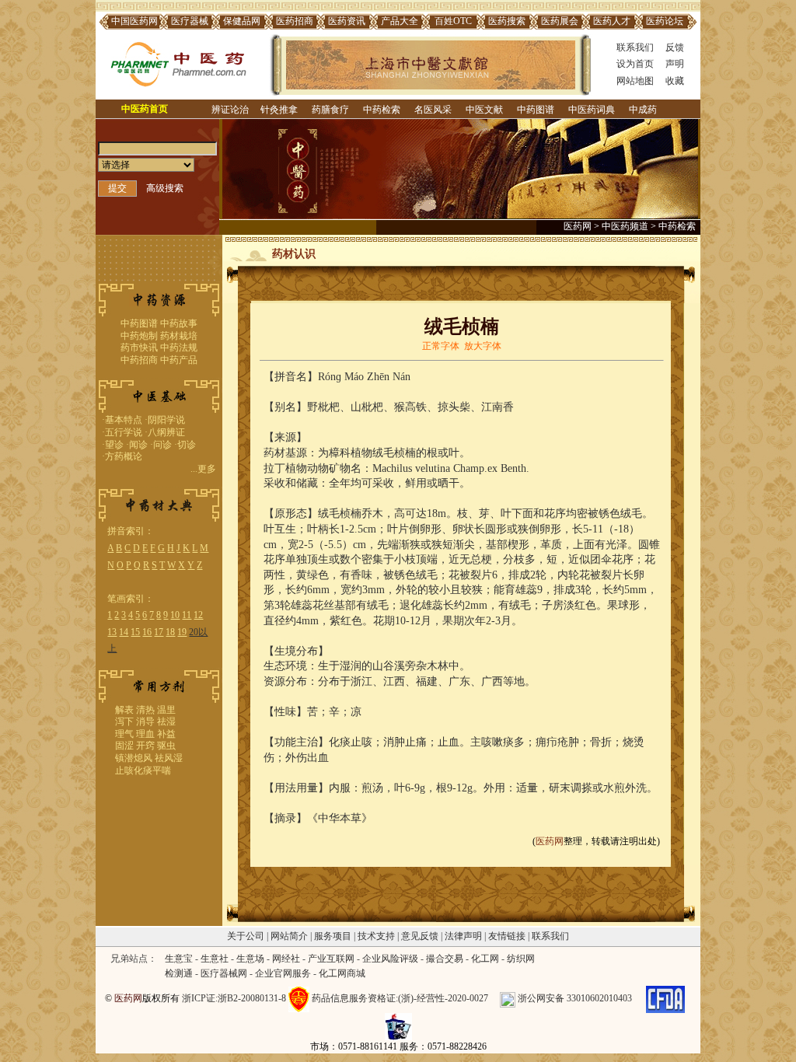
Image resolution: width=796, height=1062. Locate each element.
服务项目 (332, 936)
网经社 (286, 958)
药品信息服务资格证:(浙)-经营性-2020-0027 (400, 998)
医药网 (578, 226)
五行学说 (123, 432)
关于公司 (245, 936)
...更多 (203, 468)
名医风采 (433, 109)
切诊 (186, 444)
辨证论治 (230, 109)
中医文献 (484, 109)
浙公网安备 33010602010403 (574, 998)
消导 (145, 721)
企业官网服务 (283, 973)
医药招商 (294, 21)
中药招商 (139, 360)
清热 (145, 709)
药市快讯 (139, 347)
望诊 (114, 444)
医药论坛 (664, 21)
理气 (124, 733)
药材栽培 (178, 335)
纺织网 (521, 958)
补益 (166, 733)
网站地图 (635, 80)
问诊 (162, 444)
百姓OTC (453, 21)
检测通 (179, 973)
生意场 (250, 958)
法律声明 (463, 936)
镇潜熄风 (133, 758)
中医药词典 (591, 109)
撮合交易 (444, 958)
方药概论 (123, 456)
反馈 (674, 47)
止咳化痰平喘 (143, 770)
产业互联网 (331, 958)
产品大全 (399, 21)
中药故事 (178, 323)
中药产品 (178, 360)
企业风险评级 (390, 958)
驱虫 (166, 745)
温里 (166, 709)
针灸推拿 (279, 109)
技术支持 (376, 936)
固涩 (124, 745)
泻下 (124, 721)
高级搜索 (164, 188)
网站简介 (289, 936)
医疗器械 (189, 21)
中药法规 (178, 347)
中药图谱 (535, 109)
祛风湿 (169, 758)
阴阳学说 (166, 419)
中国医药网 (134, 21)
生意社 (215, 958)
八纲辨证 (166, 432)
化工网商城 (342, 973)
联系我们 (635, 47)
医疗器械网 (224, 973)
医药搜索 (506, 21)
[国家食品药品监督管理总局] (665, 998)
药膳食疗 (330, 109)
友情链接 (506, 936)
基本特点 (123, 419)
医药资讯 (346, 21)
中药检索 (381, 109)
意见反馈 (419, 936)
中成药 (643, 109)
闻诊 (138, 444)
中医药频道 (625, 226)
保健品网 (241, 21)
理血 (145, 733)
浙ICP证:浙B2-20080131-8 (234, 998)
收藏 (674, 80)
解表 (124, 709)
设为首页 (635, 63)
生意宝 (179, 958)
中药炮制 (139, 335)
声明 (674, 63)
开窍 (145, 745)
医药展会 (559, 21)
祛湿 (166, 721)
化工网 (485, 958)
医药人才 (611, 21)
